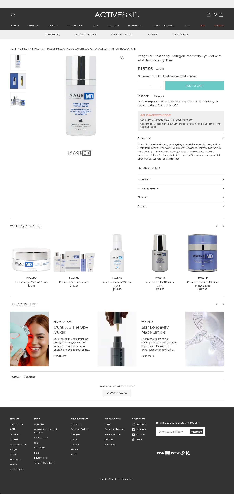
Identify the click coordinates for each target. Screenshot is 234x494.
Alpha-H (14, 439)
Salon (37, 442)
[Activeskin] (117, 14)
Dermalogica (16, 424)
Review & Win (41, 437)
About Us (39, 424)
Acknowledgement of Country (45, 431)
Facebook (141, 429)
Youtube (140, 434)
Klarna (74, 439)
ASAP (12, 429)
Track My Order (113, 434)
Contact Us (76, 424)
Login (107, 424)
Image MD (31, 277)
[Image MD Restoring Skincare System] (74, 235)
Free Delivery (52, 34)
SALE (202, 25)
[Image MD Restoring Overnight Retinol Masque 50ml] (202, 235)
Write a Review (120, 393)
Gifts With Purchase (85, 34)
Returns (75, 449)
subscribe (196, 431)
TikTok (139, 439)
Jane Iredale (16, 459)
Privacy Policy (41, 457)
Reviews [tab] (14, 377)
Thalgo (13, 449)
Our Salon (152, 34)
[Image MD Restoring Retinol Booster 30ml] (159, 235)
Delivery (75, 444)
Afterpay (75, 434)
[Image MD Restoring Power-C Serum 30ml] (117, 235)
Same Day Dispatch (121, 34)
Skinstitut (14, 434)
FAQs (73, 454)
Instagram (141, 424)
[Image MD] (80, 153)
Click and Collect (79, 429)
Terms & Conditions (44, 462)
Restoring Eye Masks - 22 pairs (31, 282)
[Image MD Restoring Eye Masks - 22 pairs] (31, 235)
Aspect (13, 454)
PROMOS (219, 25)
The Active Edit (180, 34)
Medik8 (13, 464)
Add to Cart (195, 86)
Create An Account (114, 429)
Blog (36, 452)
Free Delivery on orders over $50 (117, 4)
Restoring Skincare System (74, 282)
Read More (60, 355)
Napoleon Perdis (18, 444)
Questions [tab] (29, 377)
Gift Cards (39, 447)
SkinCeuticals (16, 469)
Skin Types (110, 444)
